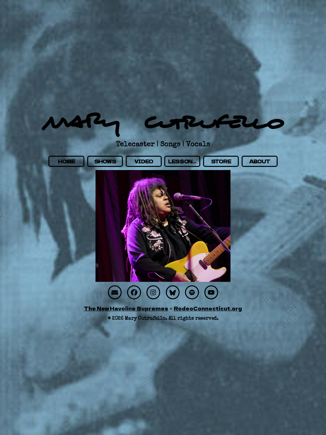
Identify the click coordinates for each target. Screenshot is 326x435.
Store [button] (221, 161)
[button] (115, 292)
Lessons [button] (182, 161)
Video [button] (143, 161)
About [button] (259, 161)
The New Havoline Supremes (126, 308)
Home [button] (66, 161)
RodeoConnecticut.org (208, 308)
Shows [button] (105, 161)
